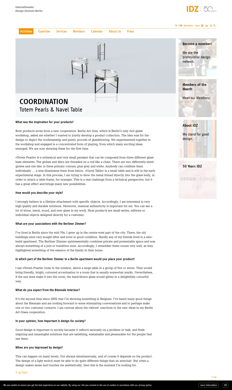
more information (208, 385)
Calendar (97, 31)
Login (197, 25)
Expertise (44, 31)
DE (176, 25)
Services (61, 31)
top (215, 377)
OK (225, 385)
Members (79, 31)
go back (23, 372)
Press (130, 31)
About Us (115, 31)
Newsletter (188, 25)
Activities (26, 31)
